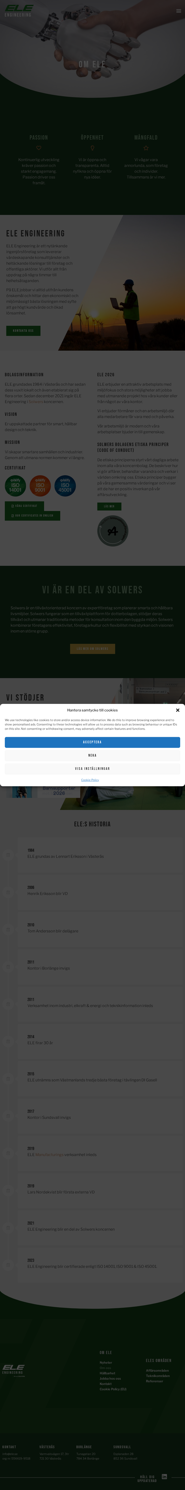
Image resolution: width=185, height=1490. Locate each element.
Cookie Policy (90, 779)
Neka (92, 755)
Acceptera (92, 742)
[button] (177, 710)
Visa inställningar (92, 768)
